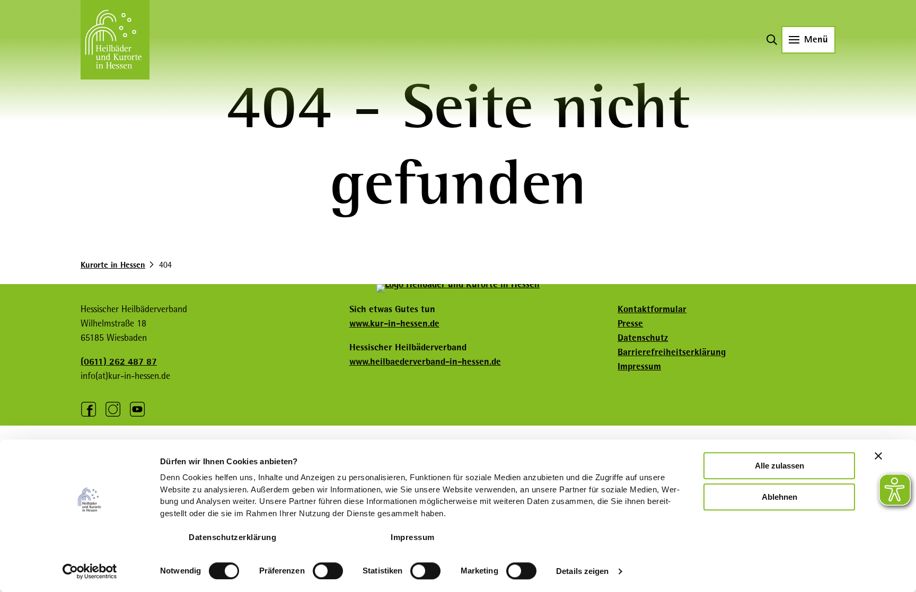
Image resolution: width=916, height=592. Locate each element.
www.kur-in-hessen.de (394, 323)
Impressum (413, 537)
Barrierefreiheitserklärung (672, 352)
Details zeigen (582, 571)
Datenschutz (643, 337)
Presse (630, 323)
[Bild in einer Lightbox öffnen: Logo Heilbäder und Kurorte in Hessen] (458, 288)
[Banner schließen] (878, 456)
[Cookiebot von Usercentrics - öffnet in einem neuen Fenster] (89, 571)
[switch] (328, 570)
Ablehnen (779, 496)
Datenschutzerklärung (232, 537)
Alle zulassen (779, 465)
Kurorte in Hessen (113, 265)
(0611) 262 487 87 (119, 361)
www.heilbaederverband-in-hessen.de (425, 361)
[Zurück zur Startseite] (115, 39)
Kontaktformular (652, 309)
